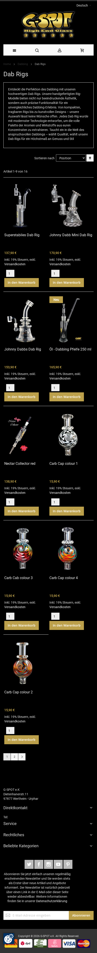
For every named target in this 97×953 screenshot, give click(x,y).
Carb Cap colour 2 (18, 692)
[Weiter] (21, 756)
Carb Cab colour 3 (18, 578)
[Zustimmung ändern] (8, 938)
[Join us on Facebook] (39, 863)
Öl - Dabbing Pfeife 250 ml (70, 349)
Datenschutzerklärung (51, 901)
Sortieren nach (44, 158)
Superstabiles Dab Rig (21, 235)
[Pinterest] (67, 863)
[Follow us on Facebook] (49, 863)
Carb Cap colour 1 (63, 463)
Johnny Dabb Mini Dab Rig (70, 235)
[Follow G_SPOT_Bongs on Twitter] (29, 863)
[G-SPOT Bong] (48, 26)
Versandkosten (14, 264)
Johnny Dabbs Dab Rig (22, 349)
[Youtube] (58, 863)
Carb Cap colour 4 (63, 578)
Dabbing (23, 64)
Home (7, 64)
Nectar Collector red (19, 463)
